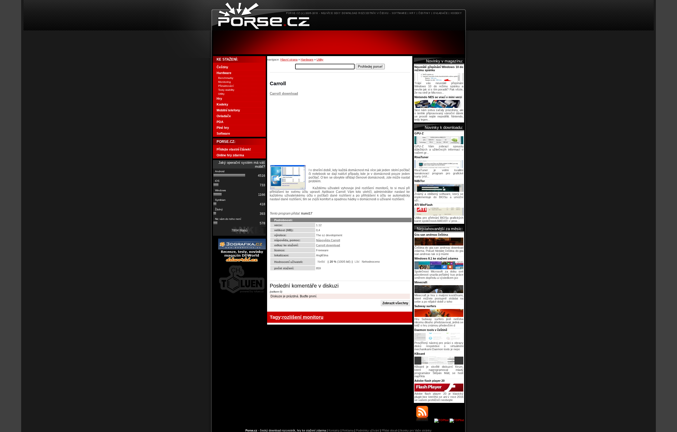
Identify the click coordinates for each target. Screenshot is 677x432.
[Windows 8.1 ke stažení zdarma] (438, 268)
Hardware (307, 59)
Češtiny (222, 67)
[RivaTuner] (438, 167)
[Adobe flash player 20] (438, 390)
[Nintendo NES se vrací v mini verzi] (438, 106)
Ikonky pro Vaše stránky (416, 430)
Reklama (348, 430)
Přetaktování (226, 85)
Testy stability (226, 89)
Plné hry (223, 128)
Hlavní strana (289, 59)
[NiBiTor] (438, 190)
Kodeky (222, 104)
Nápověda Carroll (328, 240)
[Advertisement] (338, 42)
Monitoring (224, 81)
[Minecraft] (438, 292)
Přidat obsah (390, 430)
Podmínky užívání (367, 430)
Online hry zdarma (230, 155)
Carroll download (284, 94)
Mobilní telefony (228, 110)
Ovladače (224, 116)
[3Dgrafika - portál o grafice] (242, 248)
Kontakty (334, 430)
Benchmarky (225, 77)
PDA (220, 122)
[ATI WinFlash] (438, 214)
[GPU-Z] (438, 143)
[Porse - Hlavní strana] (338, 29)
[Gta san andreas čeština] (438, 244)
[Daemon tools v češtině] (438, 339)
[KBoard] (438, 363)
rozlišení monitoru (302, 317)
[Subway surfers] (438, 315)
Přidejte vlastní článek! (234, 149)
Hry (219, 99)
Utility (320, 59)
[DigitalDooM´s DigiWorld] (242, 260)
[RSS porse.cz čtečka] (424, 420)
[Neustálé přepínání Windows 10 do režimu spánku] (438, 79)
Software (223, 133)
